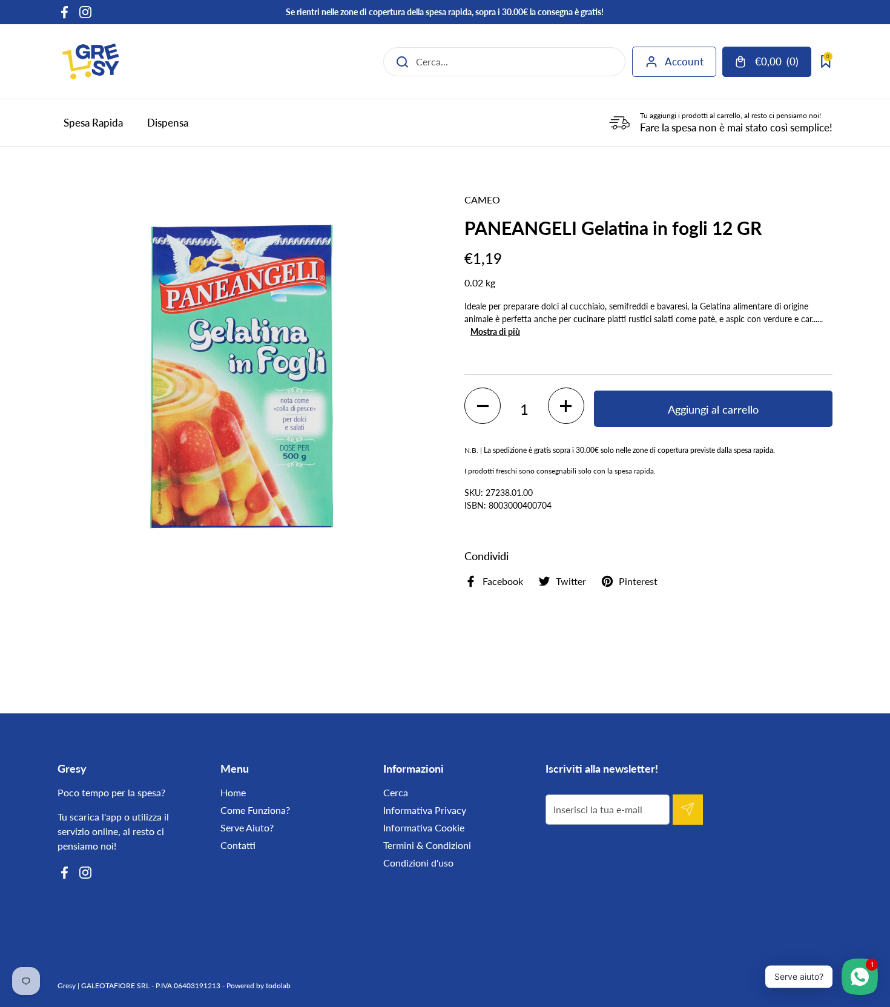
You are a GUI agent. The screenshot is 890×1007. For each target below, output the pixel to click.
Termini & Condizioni (427, 845)
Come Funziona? (255, 810)
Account (684, 61)
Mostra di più (495, 331)
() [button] (782, 64)
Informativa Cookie (423, 827)
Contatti (237, 845)
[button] (482, 406)
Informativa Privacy (424, 810)
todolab (278, 985)
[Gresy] (91, 61)
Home (233, 792)
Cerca (395, 792)
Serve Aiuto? (247, 827)
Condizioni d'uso (418, 862)
